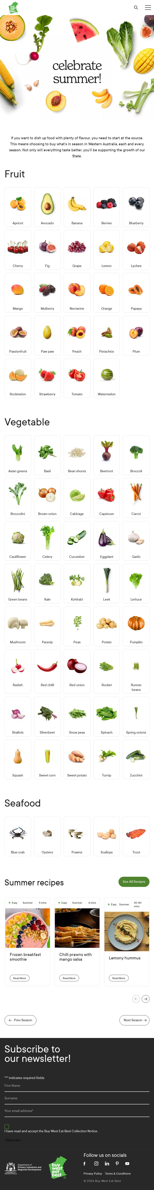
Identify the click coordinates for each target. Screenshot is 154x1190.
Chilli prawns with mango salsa (75, 957)
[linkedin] (107, 1163)
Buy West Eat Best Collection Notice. (71, 1131)
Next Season (133, 1020)
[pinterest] (117, 1163)
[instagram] (96, 1163)
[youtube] (127, 1163)
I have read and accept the (51, 1131)
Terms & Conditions (118, 1173)
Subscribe (13, 1140)
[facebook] (86, 1163)
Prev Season (23, 1020)
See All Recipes (134, 882)
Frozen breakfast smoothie (25, 957)
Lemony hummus (124, 958)
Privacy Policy (93, 1173)
